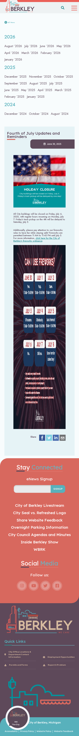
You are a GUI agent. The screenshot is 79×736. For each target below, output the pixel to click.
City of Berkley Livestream (39, 505)
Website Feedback (63, 731)
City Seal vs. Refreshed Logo (39, 512)
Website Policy (44, 731)
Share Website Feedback (40, 520)
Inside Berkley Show (39, 542)
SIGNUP (58, 489)
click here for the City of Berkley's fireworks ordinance (36, 239)
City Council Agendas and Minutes (39, 534)
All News (11, 22)
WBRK (39, 549)
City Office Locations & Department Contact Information (19, 654)
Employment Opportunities (61, 657)
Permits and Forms (18, 665)
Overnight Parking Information (39, 527)
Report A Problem (57, 665)
